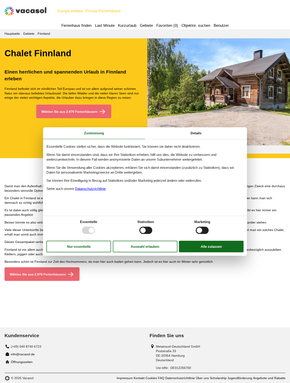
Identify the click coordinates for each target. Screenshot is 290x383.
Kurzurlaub (127, 25)
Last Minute (105, 25)
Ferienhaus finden (76, 25)
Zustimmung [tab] (94, 133)
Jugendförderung (239, 378)
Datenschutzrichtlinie (180, 378)
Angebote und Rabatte (269, 378)
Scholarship (218, 378)
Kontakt (139, 378)
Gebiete (146, 25)
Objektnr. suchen (195, 25)
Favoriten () (167, 25)
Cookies (151, 378)
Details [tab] (196, 133)
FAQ (161, 378)
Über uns (202, 378)
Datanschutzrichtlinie (90, 189)
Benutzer (221, 25)
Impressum (125, 378)
